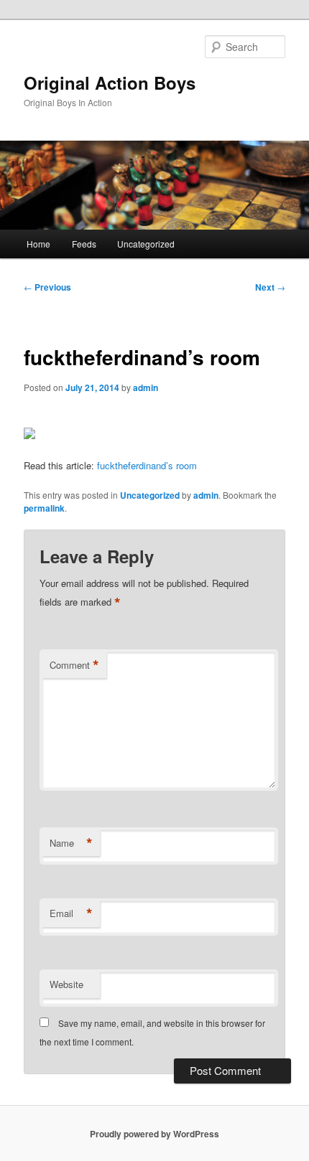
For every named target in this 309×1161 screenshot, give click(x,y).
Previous (47, 287)
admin (145, 387)
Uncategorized (146, 244)
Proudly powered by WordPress (154, 1133)
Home (38, 244)
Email (71, 913)
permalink (44, 508)
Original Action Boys (109, 82)
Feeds (84, 244)
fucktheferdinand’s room (147, 465)
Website (66, 984)
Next (270, 287)
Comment (74, 665)
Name (71, 843)
